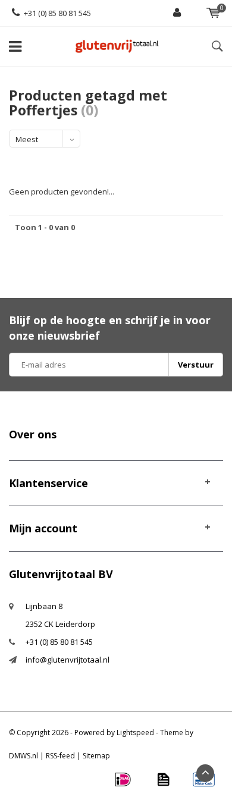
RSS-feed (60, 756)
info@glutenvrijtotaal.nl (67, 659)
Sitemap (96, 756)
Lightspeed (135, 732)
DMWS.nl (23, 756)
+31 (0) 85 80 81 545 (57, 13)
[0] (213, 13)
